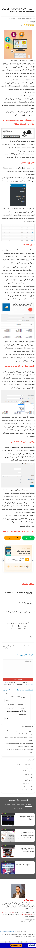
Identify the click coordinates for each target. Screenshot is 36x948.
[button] (33, 560)
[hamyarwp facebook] (14, 942)
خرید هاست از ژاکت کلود (7, 932)
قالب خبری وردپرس (28, 783)
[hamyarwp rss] (10, 942)
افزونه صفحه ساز (28, 786)
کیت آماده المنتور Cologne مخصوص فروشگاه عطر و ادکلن (26, 835)
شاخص (4, 694)
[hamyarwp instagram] (30, 942)
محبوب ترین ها (20, 804)
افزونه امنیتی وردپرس (27, 789)
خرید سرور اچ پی (28, 774)
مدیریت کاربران (21, 18)
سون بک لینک (29, 768)
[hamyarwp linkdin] (22, 942)
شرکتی (13, 804)
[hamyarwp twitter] (26, 942)
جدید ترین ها (5, 690)
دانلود (27, 538)
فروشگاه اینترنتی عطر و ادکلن (25, 765)
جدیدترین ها (28, 804)
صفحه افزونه (11, 538)
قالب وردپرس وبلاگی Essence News (26, 850)
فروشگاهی (7, 804)
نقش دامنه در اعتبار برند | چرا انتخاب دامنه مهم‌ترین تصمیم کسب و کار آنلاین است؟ (19, 744)
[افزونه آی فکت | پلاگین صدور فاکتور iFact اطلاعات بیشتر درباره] (8, 566)
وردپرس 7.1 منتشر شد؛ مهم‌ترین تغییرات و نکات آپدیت (18, 731)
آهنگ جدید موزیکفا (28, 771)
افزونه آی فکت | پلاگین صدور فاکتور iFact (23, 552)
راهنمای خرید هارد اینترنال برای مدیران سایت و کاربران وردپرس (19, 738)
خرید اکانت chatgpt (28, 777)
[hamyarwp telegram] (18, 942)
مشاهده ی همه (18, 808)
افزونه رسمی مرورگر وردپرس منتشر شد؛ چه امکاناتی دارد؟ (19, 750)
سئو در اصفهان (29, 780)
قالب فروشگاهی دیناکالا (24, 864)
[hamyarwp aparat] (6, 942)
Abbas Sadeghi (28, 646)
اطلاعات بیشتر (14, 566)
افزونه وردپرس (12, 18)
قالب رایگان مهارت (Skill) (27, 818)
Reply (7, 701)
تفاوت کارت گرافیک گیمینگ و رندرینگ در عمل (21, 734)
